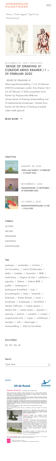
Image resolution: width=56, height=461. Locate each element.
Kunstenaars (12, 246)
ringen (30, 318)
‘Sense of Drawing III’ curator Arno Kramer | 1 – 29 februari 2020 (27, 70)
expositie (9, 281)
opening (9, 314)
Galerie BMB (34, 281)
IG (19, 345)
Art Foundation (12, 269)
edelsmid (43, 277)
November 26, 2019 (16, 63)
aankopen (9, 265)
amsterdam (23, 265)
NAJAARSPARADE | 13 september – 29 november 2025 (36, 189)
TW (10, 345)
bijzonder (31, 273)
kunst (38, 297)
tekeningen (29, 322)
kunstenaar (10, 301)
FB (6, 345)
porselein (32, 314)
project (44, 314)
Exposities (36, 63)
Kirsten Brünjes (25, 297)
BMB (41, 273)
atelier (8, 273)
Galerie (20, 281)
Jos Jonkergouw (12, 293)
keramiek (36, 293)
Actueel (9, 226)
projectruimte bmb (14, 318)
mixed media (26, 310)
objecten (40, 310)
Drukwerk (10, 236)
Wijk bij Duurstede (32, 326)
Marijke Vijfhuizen (14, 305)
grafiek (8, 285)
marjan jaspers (33, 305)
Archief (9, 231)
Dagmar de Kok (27, 277)
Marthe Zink (10, 310)
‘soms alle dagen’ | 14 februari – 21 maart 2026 (35, 171)
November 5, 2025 (31, 184)
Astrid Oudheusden (32, 269)
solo (19, 322)
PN (15, 345)
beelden (19, 273)
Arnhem (36, 265)
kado (25, 293)
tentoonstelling (12, 326)
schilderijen (42, 318)
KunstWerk (39, 301)
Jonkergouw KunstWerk (16, 289)
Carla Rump (10, 277)
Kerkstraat (9, 297)
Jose (33, 289)
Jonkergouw (21, 285)
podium (20, 314)
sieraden (9, 322)
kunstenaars (24, 301)
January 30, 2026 (31, 166)
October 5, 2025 (31, 201)
